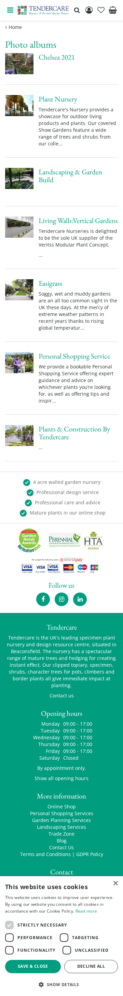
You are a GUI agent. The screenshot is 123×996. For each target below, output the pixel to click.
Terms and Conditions (45, 854)
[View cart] (113, 10)
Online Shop (61, 806)
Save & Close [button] (33, 966)
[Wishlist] (101, 10)
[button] (61, 984)
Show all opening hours (61, 778)
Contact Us (61, 847)
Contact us (62, 695)
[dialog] (61, 936)
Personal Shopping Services (61, 813)
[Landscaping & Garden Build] (61, 190)
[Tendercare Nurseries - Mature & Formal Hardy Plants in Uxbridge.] (43, 10)
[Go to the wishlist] (101, 10)
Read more (86, 911)
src (77, 10)
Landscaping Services (61, 827)
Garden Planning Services (61, 820)
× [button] (115, 883)
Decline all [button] (91, 966)
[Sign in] (89, 10)
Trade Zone (61, 834)
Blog (62, 840)
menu (10, 10)
